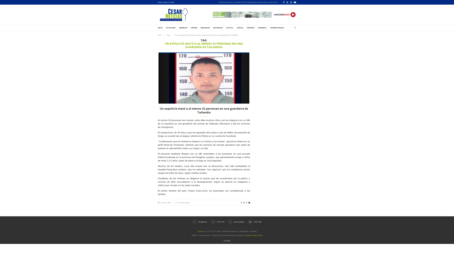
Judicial (240, 28)
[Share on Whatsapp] (246, 202)
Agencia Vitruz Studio (254, 235)
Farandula (262, 28)
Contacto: (201, 231)
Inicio (160, 28)
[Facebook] (283, 2)
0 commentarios (184, 202)
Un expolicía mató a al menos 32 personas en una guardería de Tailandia (204, 110)
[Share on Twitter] (244, 202)
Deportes (250, 28)
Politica (229, 28)
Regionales (205, 28)
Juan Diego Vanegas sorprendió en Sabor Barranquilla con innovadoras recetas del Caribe (242, 2)
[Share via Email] (249, 202)
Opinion (194, 28)
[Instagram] (291, 2)
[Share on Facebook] (241, 202)
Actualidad (170, 28)
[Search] (295, 28)
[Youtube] (295, 2)
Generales (183, 28)
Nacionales (218, 28)
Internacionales (277, 28)
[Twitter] (287, 2)
